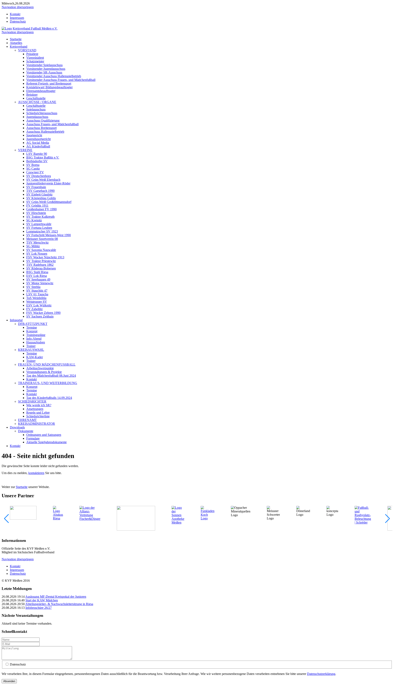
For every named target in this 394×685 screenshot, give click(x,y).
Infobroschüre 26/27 (38, 607)
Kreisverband (18, 46)
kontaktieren (36, 473)
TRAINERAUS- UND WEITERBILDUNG (47, 383)
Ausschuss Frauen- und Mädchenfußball (52, 124)
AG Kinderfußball (38, 146)
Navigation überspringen (18, 7)
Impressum (17, 18)
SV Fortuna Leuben (39, 227)
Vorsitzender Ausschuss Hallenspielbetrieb (53, 76)
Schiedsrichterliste (38, 416)
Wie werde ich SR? (38, 405)
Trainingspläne (35, 335)
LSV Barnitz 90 (36, 153)
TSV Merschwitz (37, 242)
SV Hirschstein (36, 213)
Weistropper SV (36, 301)
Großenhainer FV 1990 (41, 209)
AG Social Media (37, 142)
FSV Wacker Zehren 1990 (43, 312)
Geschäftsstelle (36, 98)
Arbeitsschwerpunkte (40, 368)
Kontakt (15, 14)
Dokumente (25, 431)
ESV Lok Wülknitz (39, 305)
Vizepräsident (35, 57)
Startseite (16, 39)
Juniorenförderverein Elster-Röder (48, 183)
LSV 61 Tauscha (37, 294)
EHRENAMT (27, 420)
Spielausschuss (36, 109)
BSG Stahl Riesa (37, 272)
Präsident (32, 54)
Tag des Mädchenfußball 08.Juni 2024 (51, 375)
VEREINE (25, 150)
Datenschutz (18, 21)
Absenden (9, 681)
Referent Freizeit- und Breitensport (48, 83)
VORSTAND (27, 50)
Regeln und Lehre (38, 412)
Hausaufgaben (35, 342)
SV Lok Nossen (36, 253)
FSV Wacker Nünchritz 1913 (45, 257)
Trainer (31, 346)
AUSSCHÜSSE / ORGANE (37, 102)
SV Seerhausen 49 (38, 279)
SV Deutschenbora (38, 176)
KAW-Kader (34, 357)
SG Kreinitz (34, 220)
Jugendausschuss (37, 117)
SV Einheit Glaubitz (39, 194)
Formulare (33, 438)
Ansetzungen (34, 409)
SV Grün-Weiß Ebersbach (43, 179)
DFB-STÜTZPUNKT (32, 324)
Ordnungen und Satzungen (43, 434)
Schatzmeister (35, 61)
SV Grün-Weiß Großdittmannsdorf (48, 202)
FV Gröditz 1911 (37, 205)
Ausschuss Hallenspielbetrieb (45, 131)
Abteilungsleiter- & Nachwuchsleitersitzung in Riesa (59, 604)
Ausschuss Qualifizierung (43, 120)
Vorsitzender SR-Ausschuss (44, 72)
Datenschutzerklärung (321, 674)
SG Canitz (33, 168)
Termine (31, 327)
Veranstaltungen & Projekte (44, 372)
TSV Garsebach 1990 (40, 190)
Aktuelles (16, 43)
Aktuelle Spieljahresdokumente (46, 442)
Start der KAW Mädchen (41, 600)
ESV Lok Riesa (36, 275)
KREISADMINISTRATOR (36, 423)
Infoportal (16, 320)
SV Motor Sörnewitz (39, 283)
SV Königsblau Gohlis (41, 198)
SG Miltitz (33, 246)
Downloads (17, 427)
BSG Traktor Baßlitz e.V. (42, 157)
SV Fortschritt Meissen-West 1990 (48, 235)
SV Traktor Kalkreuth (40, 216)
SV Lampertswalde (38, 224)
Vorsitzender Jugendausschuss (45, 68)
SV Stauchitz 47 (36, 290)
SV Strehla (33, 287)
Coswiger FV (35, 172)
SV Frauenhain (36, 187)
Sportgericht (34, 135)
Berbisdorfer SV (37, 161)
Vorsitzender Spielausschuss (44, 65)
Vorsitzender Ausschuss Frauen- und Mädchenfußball (60, 80)
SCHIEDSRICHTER (32, 401)
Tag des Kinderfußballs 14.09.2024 (49, 397)
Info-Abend (33, 338)
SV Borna (32, 165)
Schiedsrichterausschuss (41, 113)
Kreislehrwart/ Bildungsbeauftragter (49, 87)
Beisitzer (32, 94)
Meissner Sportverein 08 (42, 239)
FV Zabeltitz (34, 309)
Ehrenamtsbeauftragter (40, 91)
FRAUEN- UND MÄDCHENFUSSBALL (47, 364)
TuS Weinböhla (36, 298)
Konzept (31, 331)
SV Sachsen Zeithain (40, 316)
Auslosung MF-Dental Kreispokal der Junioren (55, 596)
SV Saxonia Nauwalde (41, 250)
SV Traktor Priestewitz (41, 261)
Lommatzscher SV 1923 (42, 231)
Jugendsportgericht (38, 139)
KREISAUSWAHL (31, 349)
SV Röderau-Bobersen (41, 268)
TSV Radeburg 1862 (40, 264)
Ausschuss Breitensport (41, 128)
